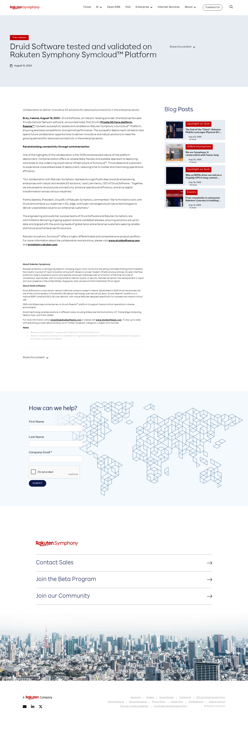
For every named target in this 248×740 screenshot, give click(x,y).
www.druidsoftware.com (124, 241)
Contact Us (212, 7)
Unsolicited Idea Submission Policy (170, 706)
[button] (99, 7)
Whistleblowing (196, 702)
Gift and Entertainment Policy (210, 698)
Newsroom (136, 698)
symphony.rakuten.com (42, 245)
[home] (25, 7)
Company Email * (40, 452)
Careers (150, 698)
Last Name (36, 437)
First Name (36, 421)
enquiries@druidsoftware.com (65, 320)
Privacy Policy (159, 702)
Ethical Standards (138, 702)
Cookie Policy (177, 702)
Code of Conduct (217, 702)
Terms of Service (116, 702)
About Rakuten (166, 698)
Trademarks (185, 698)
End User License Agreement (134, 706)
